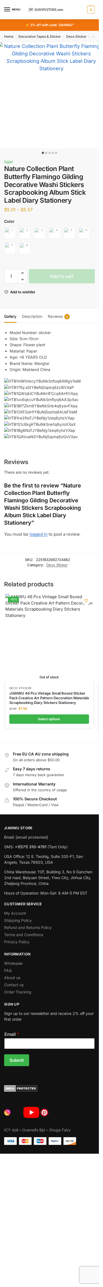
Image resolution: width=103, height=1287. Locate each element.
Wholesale (13, 963)
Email (11, 1034)
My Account (15, 913)
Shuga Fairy (60, 1130)
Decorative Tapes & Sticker (39, 36)
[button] (90, 9)
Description (32, 316)
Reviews (58, 316)
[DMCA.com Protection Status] (49, 1088)
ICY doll (11, 1130)
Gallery (10, 316)
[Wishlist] (86, 601)
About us (12, 977)
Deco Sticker (76, 36)
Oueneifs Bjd (33, 1130)
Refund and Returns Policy (28, 927)
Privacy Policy (16, 941)
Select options (49, 719)
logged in (38, 534)
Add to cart (62, 276)
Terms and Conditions (23, 934)
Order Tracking (17, 992)
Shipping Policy (18, 920)
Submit (17, 1060)
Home (8, 36)
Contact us (14, 984)
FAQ (8, 970)
